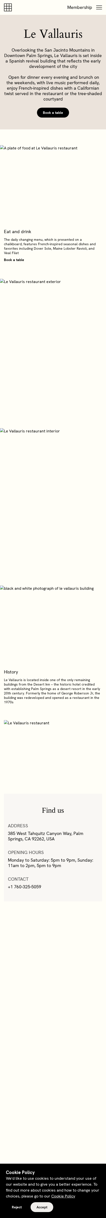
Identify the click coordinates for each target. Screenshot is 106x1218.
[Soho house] (9, 7)
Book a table (53, 112)
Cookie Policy (63, 1196)
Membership (79, 7)
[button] (99, 7)
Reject (17, 1207)
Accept (41, 1207)
